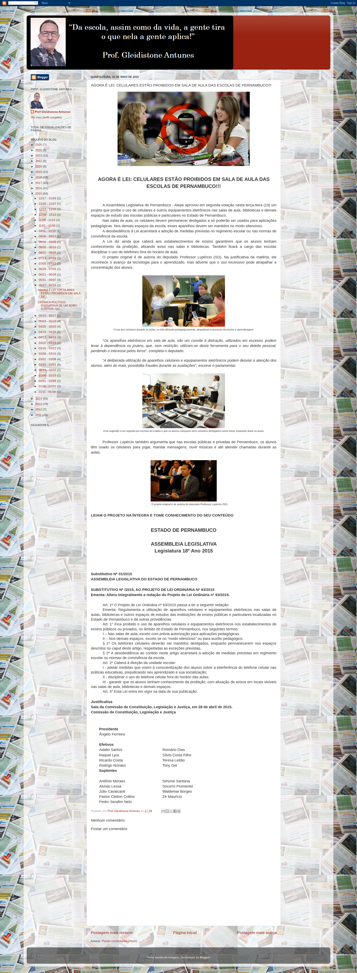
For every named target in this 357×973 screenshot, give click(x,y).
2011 (38, 415)
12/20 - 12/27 (48, 203)
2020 (39, 166)
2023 (39, 155)
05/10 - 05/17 (48, 315)
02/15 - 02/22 (48, 370)
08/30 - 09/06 (48, 242)
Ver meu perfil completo (46, 117)
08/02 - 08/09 (48, 252)
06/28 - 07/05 (48, 269)
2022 (39, 161)
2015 (39, 193)
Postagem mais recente (112, 932)
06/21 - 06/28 (48, 274)
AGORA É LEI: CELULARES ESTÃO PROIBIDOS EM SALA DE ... (59, 293)
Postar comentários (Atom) (119, 941)
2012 (39, 409)
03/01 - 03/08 (48, 359)
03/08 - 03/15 (48, 353)
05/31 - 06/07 (48, 280)
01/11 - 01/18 (48, 391)
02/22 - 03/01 (48, 364)
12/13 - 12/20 (48, 209)
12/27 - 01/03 (48, 198)
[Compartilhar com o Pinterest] (179, 811)
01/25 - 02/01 (48, 386)
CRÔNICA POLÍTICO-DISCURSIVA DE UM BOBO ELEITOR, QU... (57, 305)
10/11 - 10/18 (48, 231)
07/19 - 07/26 (48, 258)
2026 (39, 144)
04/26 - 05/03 (48, 326)
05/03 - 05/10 (48, 321)
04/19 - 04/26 (48, 332)
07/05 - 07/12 (48, 263)
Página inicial (185, 932)
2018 (39, 177)
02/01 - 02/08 (48, 381)
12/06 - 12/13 (48, 214)
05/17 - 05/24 (48, 285)
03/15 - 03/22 (48, 348)
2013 (39, 404)
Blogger (205, 957)
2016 (39, 188)
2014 (39, 398)
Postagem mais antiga (257, 932)
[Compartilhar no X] (171, 811)
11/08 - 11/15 (47, 220)
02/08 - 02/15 (48, 375)
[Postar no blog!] (167, 811)
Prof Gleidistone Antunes (52, 111)
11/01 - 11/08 (47, 225)
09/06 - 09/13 (48, 236)
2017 (39, 182)
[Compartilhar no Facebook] (175, 811)
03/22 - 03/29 (48, 343)
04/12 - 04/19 (48, 337)
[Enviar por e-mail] (163, 811)
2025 (39, 150)
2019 (39, 171)
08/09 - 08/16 (48, 247)
